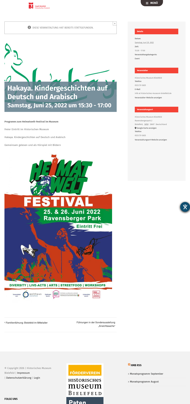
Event (137, 58)
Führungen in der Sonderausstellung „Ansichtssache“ (96, 324)
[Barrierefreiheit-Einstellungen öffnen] (185, 207)
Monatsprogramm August (144, 381)
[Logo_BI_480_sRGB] (39, 3)
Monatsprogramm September (146, 373)
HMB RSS (136, 365)
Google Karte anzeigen (147, 128)
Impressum (23, 372)
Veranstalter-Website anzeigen (148, 97)
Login (37, 377)
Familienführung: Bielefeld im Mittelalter (27, 322)
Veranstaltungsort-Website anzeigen (151, 140)
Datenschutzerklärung (18, 377)
